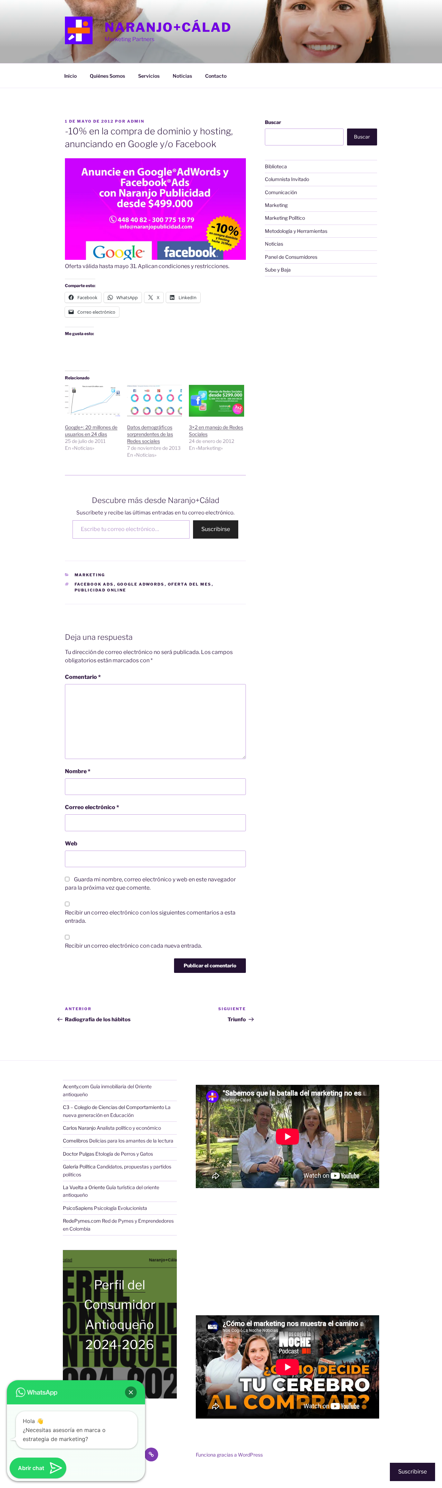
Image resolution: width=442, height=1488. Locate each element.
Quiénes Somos (107, 76)
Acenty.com (76, 1086)
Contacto (216, 76)
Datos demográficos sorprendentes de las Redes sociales (150, 434)
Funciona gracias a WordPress (229, 1455)
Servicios (149, 76)
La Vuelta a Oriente (84, 1187)
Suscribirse (215, 529)
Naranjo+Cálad (168, 27)
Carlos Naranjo (79, 1128)
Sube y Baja (278, 270)
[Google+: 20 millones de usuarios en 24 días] (92, 400)
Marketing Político (285, 218)
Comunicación (281, 192)
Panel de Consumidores (291, 257)
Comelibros (75, 1141)
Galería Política (79, 1166)
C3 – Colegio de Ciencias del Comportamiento (113, 1107)
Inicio (70, 76)
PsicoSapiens (78, 1208)
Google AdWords (141, 584)
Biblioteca (276, 166)
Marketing (90, 574)
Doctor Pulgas (78, 1154)
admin (135, 121)
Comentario (83, 677)
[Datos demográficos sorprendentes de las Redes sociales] (154, 400)
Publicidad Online (100, 590)
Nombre (77, 771)
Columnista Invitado (287, 179)
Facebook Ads (94, 584)
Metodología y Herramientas (296, 231)
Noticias (182, 76)
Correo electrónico (92, 807)
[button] (131, 1392)
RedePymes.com (82, 1221)
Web (71, 843)
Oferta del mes (190, 584)
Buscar (273, 122)
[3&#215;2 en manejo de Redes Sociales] (216, 400)
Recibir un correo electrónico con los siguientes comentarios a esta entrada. (150, 916)
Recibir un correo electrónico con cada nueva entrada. (133, 945)
